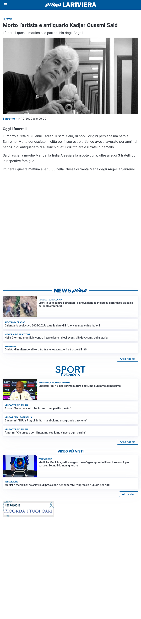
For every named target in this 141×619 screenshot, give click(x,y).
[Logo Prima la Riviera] (70, 5)
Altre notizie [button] (127, 358)
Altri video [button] (128, 494)
